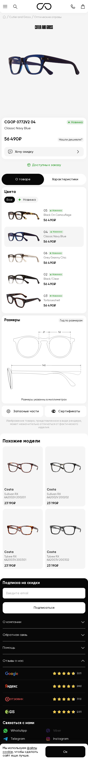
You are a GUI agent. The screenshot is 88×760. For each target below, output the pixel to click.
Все (9, 200)
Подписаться (44, 608)
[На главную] (4, 17)
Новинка (29, 200)
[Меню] (5, 6)
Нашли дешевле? (70, 139)
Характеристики (65, 179)
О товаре (22, 179)
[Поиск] (15, 6)
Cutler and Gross (20, 17)
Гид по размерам (71, 320)
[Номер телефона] (73, 6)
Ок (65, 752)
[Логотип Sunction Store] (44, 6)
